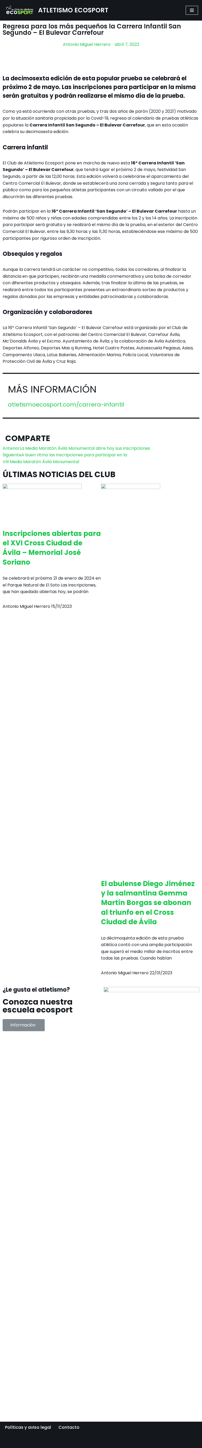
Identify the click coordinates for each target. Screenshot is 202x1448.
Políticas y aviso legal (28, 1427)
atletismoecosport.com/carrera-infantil (66, 404)
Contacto (68, 1427)
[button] (24, 1025)
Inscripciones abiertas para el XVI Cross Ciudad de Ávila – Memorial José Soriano (52, 548)
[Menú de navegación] (192, 10)
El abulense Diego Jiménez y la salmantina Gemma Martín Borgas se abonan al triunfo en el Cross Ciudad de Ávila (148, 903)
